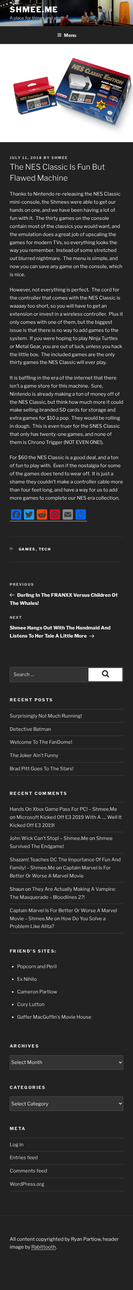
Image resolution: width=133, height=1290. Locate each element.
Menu (70, 35)
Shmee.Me (34, 9)
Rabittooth (43, 1247)
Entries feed (24, 1157)
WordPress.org (27, 1184)
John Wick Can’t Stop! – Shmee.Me (49, 838)
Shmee (59, 157)
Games (27, 549)
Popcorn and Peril (37, 966)
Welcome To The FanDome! (41, 742)
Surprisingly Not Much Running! (46, 716)
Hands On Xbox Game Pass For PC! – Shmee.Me (63, 809)
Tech (45, 549)
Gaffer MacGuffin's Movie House (54, 1017)
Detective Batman (30, 729)
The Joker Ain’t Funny (34, 755)
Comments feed (28, 1171)
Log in (17, 1145)
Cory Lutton (31, 1004)
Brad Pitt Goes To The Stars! (42, 769)
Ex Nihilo (27, 979)
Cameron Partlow (37, 992)
